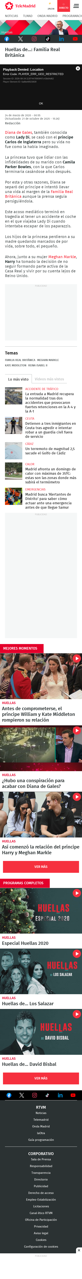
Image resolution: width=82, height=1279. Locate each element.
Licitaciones (41, 1206)
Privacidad (41, 1226)
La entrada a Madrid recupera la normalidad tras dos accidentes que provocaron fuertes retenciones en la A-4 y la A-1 (13, 395)
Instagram (34, 39)
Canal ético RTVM (41, 1213)
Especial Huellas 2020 (41, 911)
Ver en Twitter (22, 1096)
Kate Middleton (15, 365)
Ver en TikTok (47, 1096)
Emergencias (35, 489)
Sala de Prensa (41, 1159)
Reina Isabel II (37, 365)
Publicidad (41, 1186)
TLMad (27, 16)
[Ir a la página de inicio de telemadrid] (20, 6)
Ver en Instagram (35, 1095)
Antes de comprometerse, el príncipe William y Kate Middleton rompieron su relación (41, 676)
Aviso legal (41, 1233)
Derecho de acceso (41, 1193)
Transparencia (41, 1172)
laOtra (41, 1133)
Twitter (20, 39)
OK (41, 103)
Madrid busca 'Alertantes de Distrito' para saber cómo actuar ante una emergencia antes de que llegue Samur (13, 496)
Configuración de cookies (41, 1246)
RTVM (41, 1107)
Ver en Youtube (73, 1095)
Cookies (41, 1240)
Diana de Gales (18, 133)
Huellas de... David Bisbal (41, 1032)
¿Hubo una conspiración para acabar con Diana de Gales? (41, 748)
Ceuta (29, 418)
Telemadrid (41, 1119)
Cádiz (29, 443)
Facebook (7, 39)
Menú (76, 6)
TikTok (48, 39)
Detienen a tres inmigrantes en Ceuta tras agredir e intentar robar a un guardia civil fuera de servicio (13, 425)
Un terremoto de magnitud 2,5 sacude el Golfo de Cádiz (13, 450)
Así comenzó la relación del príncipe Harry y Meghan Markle (41, 814)
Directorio (41, 1179)
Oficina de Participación (41, 1219)
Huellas (9, 703)
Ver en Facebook (9, 1096)
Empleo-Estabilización (41, 1199)
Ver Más (41, 866)
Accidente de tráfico (41, 389)
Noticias (11, 16)
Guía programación (41, 1139)
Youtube (75, 39)
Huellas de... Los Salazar (41, 971)
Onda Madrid (47, 16)
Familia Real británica (20, 360)
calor (29, 464)
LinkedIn (61, 39)
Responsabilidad (41, 1166)
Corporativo (41, 1154)
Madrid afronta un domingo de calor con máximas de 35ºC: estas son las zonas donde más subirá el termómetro (13, 471)
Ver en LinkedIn (60, 1095)
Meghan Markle (62, 257)
